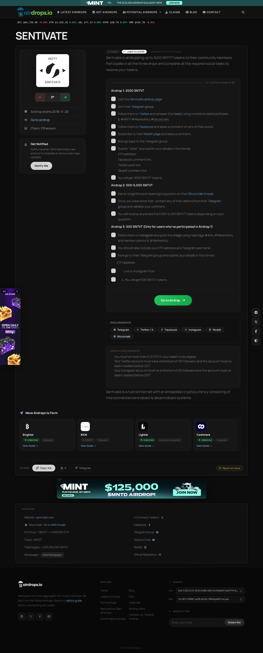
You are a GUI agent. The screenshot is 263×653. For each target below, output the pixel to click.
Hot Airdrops (106, 12)
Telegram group (142, 106)
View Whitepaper (52, 555)
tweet (178, 114)
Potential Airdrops (141, 12)
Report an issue (231, 468)
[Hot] (65, 97)
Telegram (85, 468)
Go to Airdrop (170, 300)
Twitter (144, 114)
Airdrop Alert (137, 609)
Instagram (146, 235)
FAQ (131, 596)
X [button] (17, 291)
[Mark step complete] (113, 99)
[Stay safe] (256, 341)
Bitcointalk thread (200, 194)
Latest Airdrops (73, 12)
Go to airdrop (40, 120)
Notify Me (41, 166)
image (177, 235)
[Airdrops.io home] (30, 584)
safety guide (74, 600)
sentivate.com (45, 517)
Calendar (135, 602)
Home (34, 12)
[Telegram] (21, 616)
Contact (213, 12)
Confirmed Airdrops (113, 619)
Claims (174, 12)
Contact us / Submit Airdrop (141, 617)
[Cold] (39, 97)
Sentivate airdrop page (146, 99)
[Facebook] (40, 616)
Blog (193, 12)
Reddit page (152, 134)
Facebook (146, 127)
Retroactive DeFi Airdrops (111, 611)
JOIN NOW (174, 2)
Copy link (46, 468)
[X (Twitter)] (31, 616)
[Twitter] (256, 322)
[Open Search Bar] (243, 12)
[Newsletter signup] (49, 616)
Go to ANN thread (54, 525)
